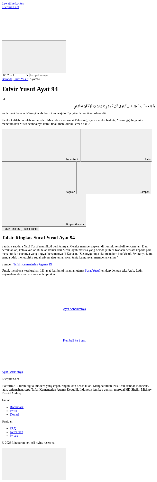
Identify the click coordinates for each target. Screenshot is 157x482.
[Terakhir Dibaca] (32, 38)
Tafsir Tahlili (31, 228)
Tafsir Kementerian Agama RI (32, 264)
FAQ (13, 428)
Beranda (7, 79)
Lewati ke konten (13, 3)
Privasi (14, 435)
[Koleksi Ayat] (93, 38)
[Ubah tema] (34, 56)
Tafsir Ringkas (11, 228)
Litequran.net (10, 7)
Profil (13, 410)
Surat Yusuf (20, 79)
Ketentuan (16, 432)
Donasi (14, 414)
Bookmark (17, 407)
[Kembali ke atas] (34, 464)
